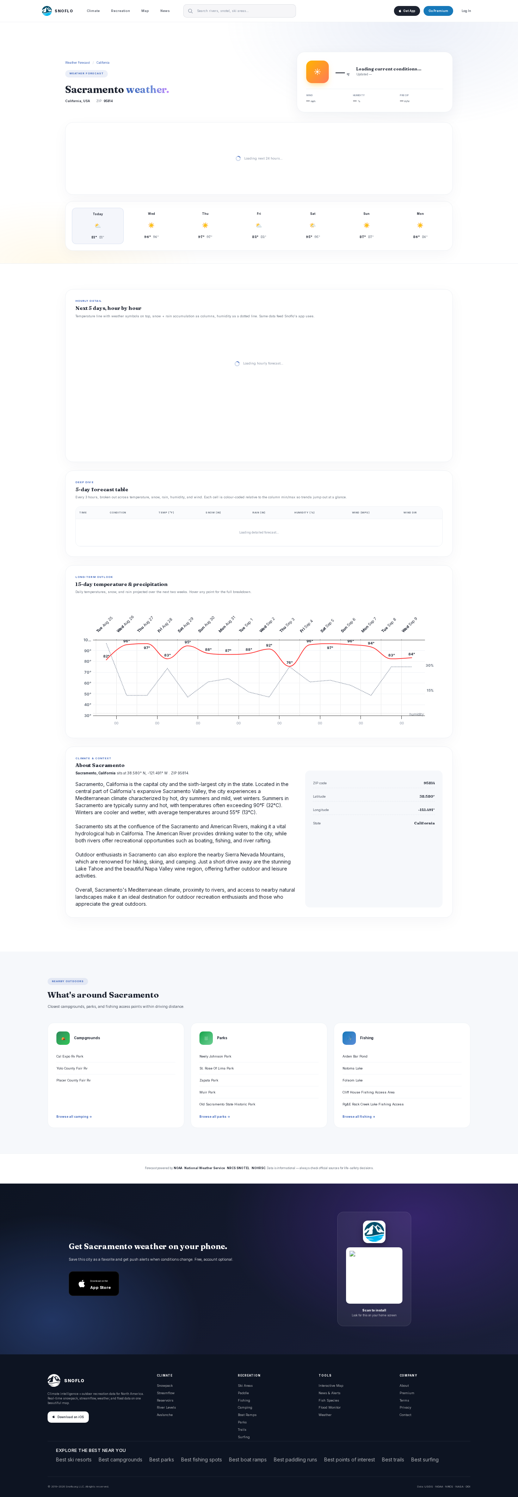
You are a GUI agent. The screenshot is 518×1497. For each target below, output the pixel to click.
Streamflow (165, 1393)
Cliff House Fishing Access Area (369, 1092)
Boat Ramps (247, 1415)
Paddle (243, 1393)
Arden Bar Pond (355, 1056)
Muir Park (207, 1092)
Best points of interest (349, 1459)
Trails (242, 1429)
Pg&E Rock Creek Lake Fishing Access (373, 1104)
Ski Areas (245, 1385)
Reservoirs (165, 1400)
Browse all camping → (74, 1116)
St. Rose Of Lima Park (216, 1068)
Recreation (120, 11)
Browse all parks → (214, 1116)
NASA (459, 1486)
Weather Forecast (77, 62)
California (103, 62)
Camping (245, 1407)
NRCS (449, 1486)
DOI (467, 1486)
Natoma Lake (353, 1068)
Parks (242, 1422)
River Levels (166, 1407)
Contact (405, 1415)
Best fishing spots (201, 1459)
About (404, 1385)
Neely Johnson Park (215, 1056)
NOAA (439, 1486)
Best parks (161, 1459)
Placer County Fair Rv (73, 1080)
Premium (407, 1393)
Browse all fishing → (359, 1116)
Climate (93, 11)
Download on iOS (70, 1417)
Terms (404, 1400)
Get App (409, 11)
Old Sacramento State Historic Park (227, 1104)
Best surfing (425, 1459)
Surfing (244, 1437)
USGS (428, 1486)
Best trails (393, 1459)
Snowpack (165, 1385)
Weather (325, 1415)
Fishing (244, 1400)
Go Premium (438, 11)
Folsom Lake (353, 1080)
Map (145, 11)
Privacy (405, 1407)
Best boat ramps (248, 1459)
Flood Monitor (330, 1407)
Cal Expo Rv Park (69, 1056)
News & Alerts (329, 1393)
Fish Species (329, 1400)
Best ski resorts (74, 1459)
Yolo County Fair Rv (71, 1068)
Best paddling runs (295, 1459)
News (165, 11)
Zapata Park (208, 1080)
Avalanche (165, 1415)
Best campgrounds (120, 1459)
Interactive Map (331, 1385)
